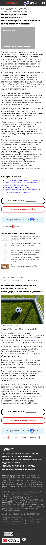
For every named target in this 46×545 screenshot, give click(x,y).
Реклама (6, 456)
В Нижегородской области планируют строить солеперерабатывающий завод (24, 265)
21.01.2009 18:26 (7, 9)
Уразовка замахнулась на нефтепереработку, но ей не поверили (21, 188)
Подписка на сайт (11, 463)
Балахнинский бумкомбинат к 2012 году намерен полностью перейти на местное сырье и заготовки (25, 259)
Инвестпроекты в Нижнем (18, 192)
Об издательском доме (13, 453)
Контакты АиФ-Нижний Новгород (18, 466)
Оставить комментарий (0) (23, 209)
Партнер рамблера (21, 534)
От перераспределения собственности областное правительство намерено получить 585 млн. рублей (23, 182)
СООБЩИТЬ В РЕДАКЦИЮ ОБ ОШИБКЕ (18, 469)
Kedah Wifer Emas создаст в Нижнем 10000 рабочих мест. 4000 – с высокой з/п (26, 244)
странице (32, 340)
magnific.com (13, 325)
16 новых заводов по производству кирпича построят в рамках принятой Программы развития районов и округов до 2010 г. (26, 252)
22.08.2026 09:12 (7, 278)
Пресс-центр (32, 453)
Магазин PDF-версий (22, 456)
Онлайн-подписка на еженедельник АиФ (22, 460)
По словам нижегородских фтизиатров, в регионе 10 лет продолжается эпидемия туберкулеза (25, 238)
